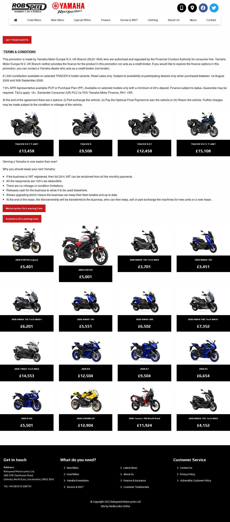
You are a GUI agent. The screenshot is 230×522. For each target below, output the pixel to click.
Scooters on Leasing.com (22, 218)
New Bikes (57, 20)
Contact (211, 20)
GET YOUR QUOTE (17, 39)
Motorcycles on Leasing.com (24, 208)
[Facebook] (203, 7)
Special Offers (82, 20)
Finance (105, 20)
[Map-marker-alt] (192, 7)
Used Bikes (34, 20)
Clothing (153, 20)
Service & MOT (129, 20)
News (193, 20)
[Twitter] (214, 7)
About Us (174, 20)
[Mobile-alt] (181, 7)
